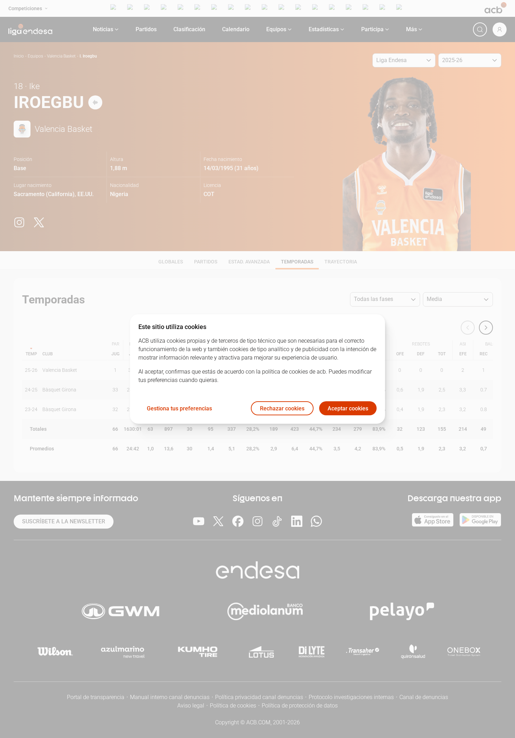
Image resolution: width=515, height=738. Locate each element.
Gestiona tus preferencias (179, 408)
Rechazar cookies (282, 408)
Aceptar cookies (348, 408)
